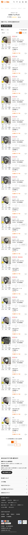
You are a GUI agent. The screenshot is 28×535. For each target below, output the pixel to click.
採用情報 (18, 514)
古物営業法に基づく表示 (5, 530)
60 (25, 32)
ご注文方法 (9, 500)
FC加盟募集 (9, 516)
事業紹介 (12, 514)
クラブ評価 (3, 481)
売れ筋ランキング (5, 478)
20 (20, 32)
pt (13, 51)
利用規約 (2, 526)
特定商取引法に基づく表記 (6, 528)
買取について (13, 505)
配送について (16, 500)
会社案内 (3, 514)
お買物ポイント (20, 505)
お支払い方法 (3, 502)
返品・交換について (5, 505)
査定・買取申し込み (7, 472)
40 (23, 32)
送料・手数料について (12, 502)
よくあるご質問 (4, 507)
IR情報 (8, 514)
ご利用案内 (3, 500)
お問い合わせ (11, 507)
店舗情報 (3, 516)
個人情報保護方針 (9, 526)
